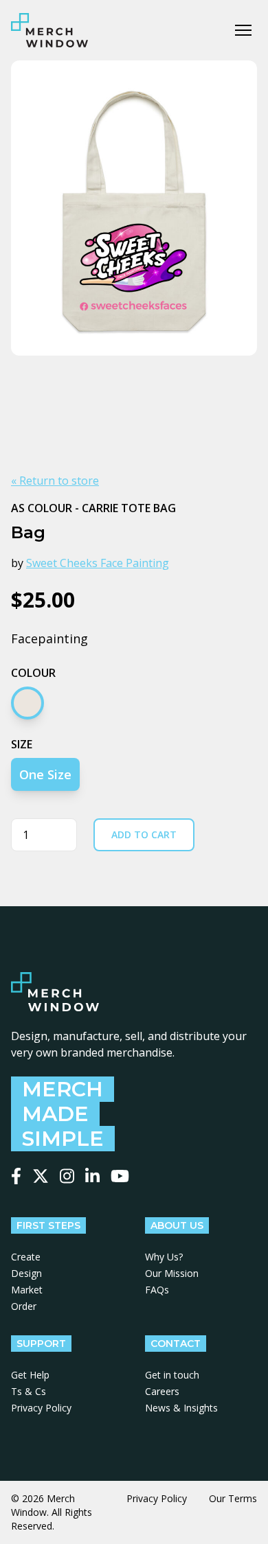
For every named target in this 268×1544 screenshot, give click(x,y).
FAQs (157, 1289)
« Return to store (55, 480)
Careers (162, 1391)
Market (27, 1289)
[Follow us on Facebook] (16, 1176)
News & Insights (181, 1407)
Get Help (30, 1374)
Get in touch (172, 1374)
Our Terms (233, 1498)
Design (26, 1273)
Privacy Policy (41, 1407)
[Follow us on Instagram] (67, 1176)
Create (26, 1256)
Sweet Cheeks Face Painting (97, 563)
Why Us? (164, 1256)
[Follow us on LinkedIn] (92, 1176)
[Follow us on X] (40, 1176)
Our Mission (172, 1273)
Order (23, 1306)
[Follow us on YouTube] (120, 1176)
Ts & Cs (28, 1391)
